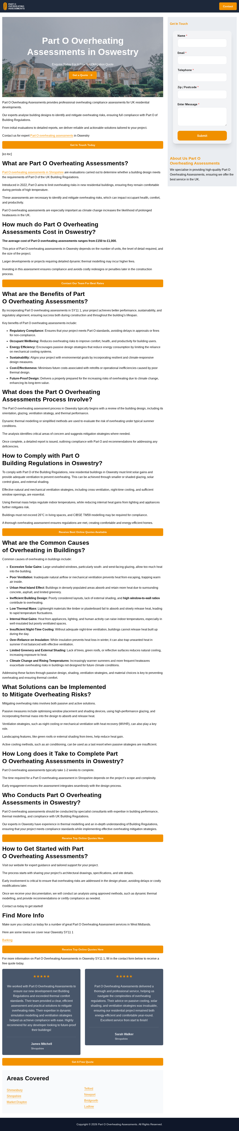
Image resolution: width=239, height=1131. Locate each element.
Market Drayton (17, 1102)
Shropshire (14, 1096)
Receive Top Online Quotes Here (82, 838)
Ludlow (89, 1106)
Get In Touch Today (82, 144)
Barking (7, 940)
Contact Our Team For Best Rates (82, 283)
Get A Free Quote (83, 1061)
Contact (228, 6)
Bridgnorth (91, 1100)
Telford (88, 1088)
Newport (89, 1094)
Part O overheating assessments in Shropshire (33, 172)
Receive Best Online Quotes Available (83, 532)
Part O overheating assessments (51, 135)
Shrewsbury (15, 1090)
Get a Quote (80, 75)
